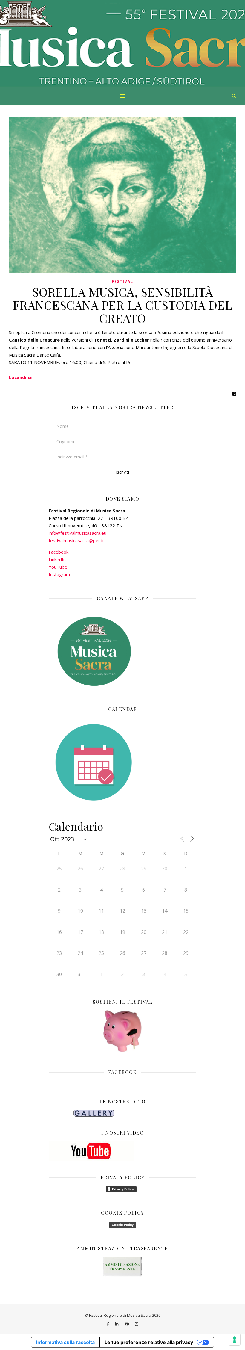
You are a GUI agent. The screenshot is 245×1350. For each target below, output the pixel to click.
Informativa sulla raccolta (65, 1342)
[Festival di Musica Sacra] (122, 43)
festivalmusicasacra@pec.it (76, 540)
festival (122, 281)
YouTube (58, 567)
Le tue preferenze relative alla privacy (149, 1342)
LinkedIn (57, 559)
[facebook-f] (108, 1324)
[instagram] (136, 1324)
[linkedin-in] (117, 1324)
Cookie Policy (123, 1225)
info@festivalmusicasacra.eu (77, 533)
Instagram (59, 574)
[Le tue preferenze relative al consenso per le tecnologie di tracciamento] (234, 1339)
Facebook (58, 552)
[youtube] (127, 1324)
